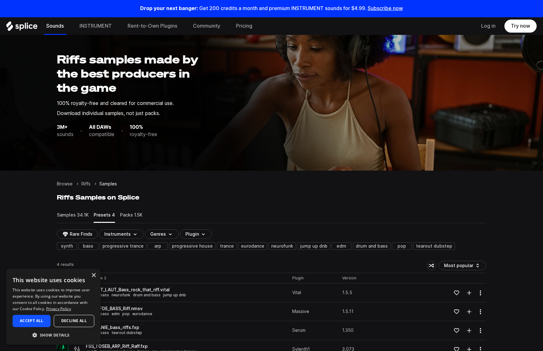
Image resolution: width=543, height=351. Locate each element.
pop (402, 246)
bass (88, 246)
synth (67, 246)
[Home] (21, 27)
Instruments (117, 234)
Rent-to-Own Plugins (152, 26)
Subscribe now (385, 8)
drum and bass (372, 246)
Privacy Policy (58, 308)
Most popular (461, 266)
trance (227, 246)
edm (341, 246)
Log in (488, 26)
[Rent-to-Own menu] (182, 26)
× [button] (93, 275)
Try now (520, 26)
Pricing (244, 26)
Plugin (192, 234)
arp (157, 246)
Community (206, 26)
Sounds (55, 26)
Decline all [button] (74, 320)
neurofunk (282, 246)
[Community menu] (225, 26)
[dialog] (53, 307)
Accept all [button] (31, 320)
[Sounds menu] (68, 26)
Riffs (85, 183)
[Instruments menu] (116, 26)
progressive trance (123, 246)
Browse (65, 183)
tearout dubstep (434, 246)
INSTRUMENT (96, 26)
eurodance (252, 246)
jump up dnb (313, 246)
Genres (158, 234)
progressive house (192, 246)
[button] (53, 334)
